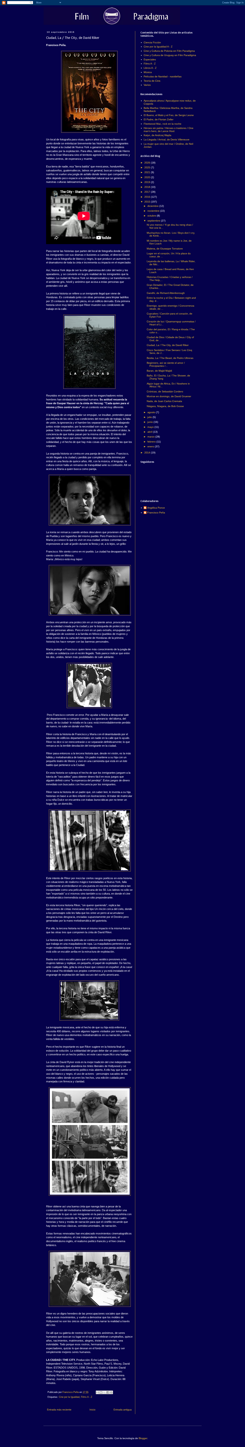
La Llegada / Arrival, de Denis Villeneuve (166, 139)
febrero (151, 441)
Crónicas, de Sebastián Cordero (165, 391)
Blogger (143, 1438)
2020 (147, 177)
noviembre (153, 210)
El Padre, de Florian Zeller (158, 119)
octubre (152, 215)
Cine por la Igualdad (69, 1397)
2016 (147, 196)
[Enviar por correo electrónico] (97, 1392)
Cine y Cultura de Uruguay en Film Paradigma (170, 55)
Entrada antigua (123, 1409)
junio (150, 421)
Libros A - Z (150, 67)
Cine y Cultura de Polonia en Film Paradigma (169, 50)
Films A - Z (86, 1397)
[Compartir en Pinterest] (111, 1392)
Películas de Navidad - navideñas (163, 76)
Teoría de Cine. (152, 80)
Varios (147, 84)
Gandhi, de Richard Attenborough (166, 293)
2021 (147, 172)
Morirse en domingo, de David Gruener (169, 396)
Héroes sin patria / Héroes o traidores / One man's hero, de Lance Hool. (168, 130)
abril (150, 431)
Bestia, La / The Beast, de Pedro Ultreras (170, 358)
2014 (147, 452)
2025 (147, 167)
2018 (147, 187)
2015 (147, 201)
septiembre (154, 220)
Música (148, 72)
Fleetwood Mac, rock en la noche (162, 123)
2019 (147, 182)
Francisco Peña (156, 512)
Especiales (150, 59)
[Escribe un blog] (101, 1392)
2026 (147, 162)
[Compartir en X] (104, 1392)
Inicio (92, 1409)
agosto (151, 412)
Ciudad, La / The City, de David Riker (168, 345)
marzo (151, 436)
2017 (147, 191)
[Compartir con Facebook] (108, 1392)
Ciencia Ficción (152, 42)
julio (150, 417)
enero (151, 446)
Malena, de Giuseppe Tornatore (165, 248)
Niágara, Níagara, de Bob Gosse (165, 406)
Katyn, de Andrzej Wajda (157, 135)
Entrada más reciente (59, 1409)
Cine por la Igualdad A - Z (158, 46)
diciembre (153, 206)
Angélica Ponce (156, 507)
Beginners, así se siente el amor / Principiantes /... (166, 364)
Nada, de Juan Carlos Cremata (164, 401)
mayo (150, 427)
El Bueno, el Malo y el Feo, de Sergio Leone (169, 115)
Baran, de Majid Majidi (159, 370)
